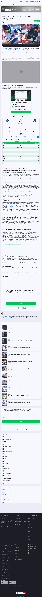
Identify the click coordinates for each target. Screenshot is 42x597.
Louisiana (29, 521)
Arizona (29, 524)
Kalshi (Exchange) (7, 453)
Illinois (29, 530)
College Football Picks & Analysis (19, 520)
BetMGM (5, 441)
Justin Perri (7, 21)
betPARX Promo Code (5, 563)
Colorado (7, 223)
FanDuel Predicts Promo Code (6, 551)
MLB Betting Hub (17, 165)
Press (15, 551)
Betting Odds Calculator (8, 489)
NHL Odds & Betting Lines (5, 527)
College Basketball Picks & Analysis (20, 521)
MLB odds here (26, 136)
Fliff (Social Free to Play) (8, 451)
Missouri (29, 539)
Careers (15, 548)
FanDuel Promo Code (4, 560)
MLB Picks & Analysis (18, 523)
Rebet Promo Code (4, 573)
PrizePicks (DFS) (7, 461)
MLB (6, 14)
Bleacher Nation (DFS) (8, 473)
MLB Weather (15, 286)
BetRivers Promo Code (5, 566)
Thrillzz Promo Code (4, 576)
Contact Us (16, 557)
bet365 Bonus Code (4, 548)
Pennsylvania (30, 528)
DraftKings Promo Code (5, 558)
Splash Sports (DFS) (7, 478)
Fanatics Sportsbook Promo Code (6, 545)
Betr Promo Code (4, 572)
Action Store (16, 550)
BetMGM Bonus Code (4, 546)
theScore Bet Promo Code (5, 561)
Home (3, 14)
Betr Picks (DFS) (7, 468)
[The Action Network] (21, 1)
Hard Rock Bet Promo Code (5, 564)
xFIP (21, 152)
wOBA (29, 194)
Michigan (29, 531)
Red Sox (21, 57)
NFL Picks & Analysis (17, 517)
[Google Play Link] (12, 582)
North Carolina (30, 537)
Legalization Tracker (31, 518)
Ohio (28, 533)
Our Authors (16, 545)
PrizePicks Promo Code (5, 578)
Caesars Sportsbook (7, 446)
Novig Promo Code (4, 554)
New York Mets (7, 48)
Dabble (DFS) (6, 463)
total (5, 235)
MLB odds (14, 87)
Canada (29, 540)
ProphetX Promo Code (5, 557)
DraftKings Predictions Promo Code (7, 555)
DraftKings (6, 444)
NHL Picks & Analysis (18, 524)
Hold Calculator (6, 499)
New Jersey (30, 527)
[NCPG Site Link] (19, 593)
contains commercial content (8, 316)
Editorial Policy (16, 547)
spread (7, 273)
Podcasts (16, 554)
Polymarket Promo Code (5, 549)
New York (29, 519)
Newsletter (16, 556)
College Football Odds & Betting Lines (7, 520)
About (15, 544)
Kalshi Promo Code (4, 552)
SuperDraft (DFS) (7, 480)
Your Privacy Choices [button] (18, 559)
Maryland (29, 522)
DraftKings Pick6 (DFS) (8, 470)
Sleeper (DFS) (6, 466)
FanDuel (15, 136)
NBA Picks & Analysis (18, 518)
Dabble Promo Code (4, 569)
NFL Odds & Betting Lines (5, 517)
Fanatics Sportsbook (7, 439)
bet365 (5, 436)
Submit (21, 303)
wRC (21, 185)
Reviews (5, 434)
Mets (19, 58)
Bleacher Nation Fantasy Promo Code (7, 570)
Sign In (40, 1)
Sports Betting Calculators (10, 487)
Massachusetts (30, 534)
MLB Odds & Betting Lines (5, 526)
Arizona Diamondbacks (19, 48)
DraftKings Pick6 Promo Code (6, 567)
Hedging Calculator (7, 497)
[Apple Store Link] (4, 582)
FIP (19, 152)
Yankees (11, 206)
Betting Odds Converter (8, 494)
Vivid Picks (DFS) (7, 475)
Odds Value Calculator (8, 492)
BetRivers (5, 456)
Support (15, 553)
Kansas (29, 536)
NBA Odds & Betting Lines (5, 518)
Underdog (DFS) (7, 458)
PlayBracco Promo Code (5, 575)
